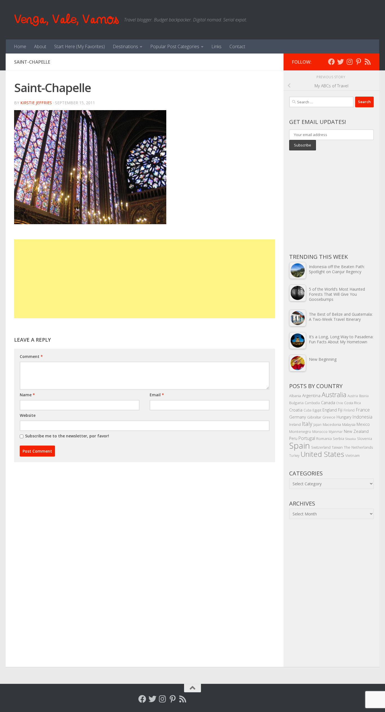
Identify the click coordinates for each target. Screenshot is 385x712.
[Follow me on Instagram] (349, 61)
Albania (295, 395)
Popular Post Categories (174, 46)
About (40, 46)
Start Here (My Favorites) (79, 46)
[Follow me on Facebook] (331, 61)
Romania (324, 438)
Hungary (344, 417)
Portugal (306, 438)
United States (322, 454)
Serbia (338, 438)
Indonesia (362, 417)
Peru (293, 438)
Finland (349, 410)
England (329, 410)
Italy (307, 424)
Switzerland (321, 447)
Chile (339, 403)
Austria (353, 395)
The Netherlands (358, 447)
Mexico (363, 424)
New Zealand (356, 431)
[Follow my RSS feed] (367, 61)
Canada (328, 402)
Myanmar (336, 431)
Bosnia (364, 395)
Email (157, 394)
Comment (31, 356)
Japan (317, 424)
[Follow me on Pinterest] (358, 61)
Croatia (295, 410)
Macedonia (332, 424)
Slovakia (350, 439)
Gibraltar (314, 417)
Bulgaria (296, 402)
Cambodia (312, 402)
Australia (334, 394)
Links (216, 46)
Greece (328, 417)
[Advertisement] (144, 278)
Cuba (307, 410)
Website (28, 415)
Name (27, 394)
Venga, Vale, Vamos (66, 19)
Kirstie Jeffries (36, 102)
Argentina (311, 395)
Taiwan (337, 447)
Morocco (320, 431)
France (363, 410)
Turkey (294, 455)
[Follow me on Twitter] (340, 61)
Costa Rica (352, 402)
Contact (237, 46)
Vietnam (352, 455)
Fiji (340, 410)
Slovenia (364, 438)
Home (20, 46)
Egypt (317, 410)
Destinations (125, 46)
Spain (299, 445)
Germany (297, 417)
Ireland (295, 424)
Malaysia (348, 424)
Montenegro (300, 431)
